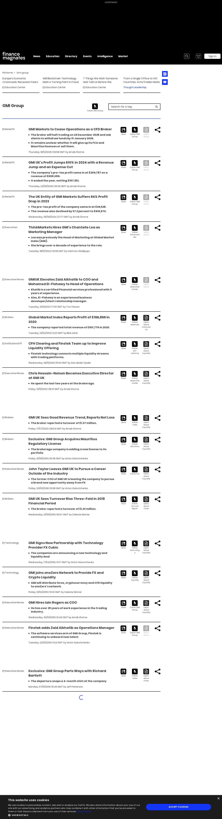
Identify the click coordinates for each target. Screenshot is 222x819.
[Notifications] (198, 56)
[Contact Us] (165, 82)
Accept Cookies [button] (178, 806)
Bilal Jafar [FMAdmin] (72, 333)
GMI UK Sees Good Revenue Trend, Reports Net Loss (71, 417)
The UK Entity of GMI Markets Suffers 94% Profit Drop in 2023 (68, 198)
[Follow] (135, 132)
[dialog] (111, 807)
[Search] (186, 56)
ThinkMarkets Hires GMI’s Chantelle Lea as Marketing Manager (64, 229)
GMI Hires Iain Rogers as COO (52, 602)
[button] (74, 815)
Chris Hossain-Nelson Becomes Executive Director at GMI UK (71, 375)
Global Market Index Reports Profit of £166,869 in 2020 (69, 319)
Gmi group (23, 72)
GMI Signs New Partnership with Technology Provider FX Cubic (65, 545)
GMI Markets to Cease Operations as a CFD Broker (70, 129)
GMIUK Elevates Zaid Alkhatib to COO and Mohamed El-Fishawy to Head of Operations (65, 281)
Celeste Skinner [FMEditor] (81, 514)
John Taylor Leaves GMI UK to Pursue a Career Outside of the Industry (67, 471)
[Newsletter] (165, 74)
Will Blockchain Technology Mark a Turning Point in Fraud (61, 80)
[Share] (157, 130)
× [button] (218, 798)
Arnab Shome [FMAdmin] (76, 152)
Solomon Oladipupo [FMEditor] (78, 251)
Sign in (212, 56)
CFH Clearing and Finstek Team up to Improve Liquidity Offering (67, 345)
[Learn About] (146, 323)
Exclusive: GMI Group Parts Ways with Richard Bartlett (67, 673)
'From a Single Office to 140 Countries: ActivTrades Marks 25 (141, 80)
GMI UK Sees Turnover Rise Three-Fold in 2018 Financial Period (66, 501)
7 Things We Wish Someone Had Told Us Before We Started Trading (100, 80)
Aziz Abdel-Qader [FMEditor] (81, 362)
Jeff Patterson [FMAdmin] (75, 686)
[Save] (123, 131)
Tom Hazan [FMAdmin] (73, 306)
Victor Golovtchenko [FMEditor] (76, 458)
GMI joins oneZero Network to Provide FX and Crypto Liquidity (66, 575)
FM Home (7, 72)
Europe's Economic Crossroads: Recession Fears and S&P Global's (20, 80)
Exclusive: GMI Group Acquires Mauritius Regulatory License (62, 441)
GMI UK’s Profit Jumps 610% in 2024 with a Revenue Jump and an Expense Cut (71, 164)
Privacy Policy (84, 811)
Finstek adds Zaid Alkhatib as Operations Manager (71, 627)
